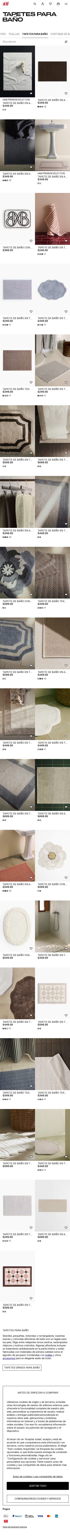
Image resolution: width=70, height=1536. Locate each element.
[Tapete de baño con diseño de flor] (17, 573)
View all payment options (15, 1527)
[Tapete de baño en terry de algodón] (52, 219)
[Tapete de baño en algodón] (52, 72)
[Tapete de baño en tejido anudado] (52, 431)
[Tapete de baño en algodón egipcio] (17, 72)
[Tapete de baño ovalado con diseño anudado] (17, 926)
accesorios (9, 1358)
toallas (48, 1355)
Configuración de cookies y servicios (38, 1498)
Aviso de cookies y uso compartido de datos (38, 1476)
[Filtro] (65, 42)
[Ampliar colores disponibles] (5, 110)
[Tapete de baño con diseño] (17, 219)
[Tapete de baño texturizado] (17, 360)
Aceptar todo (37, 1485)
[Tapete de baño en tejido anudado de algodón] (52, 290)
